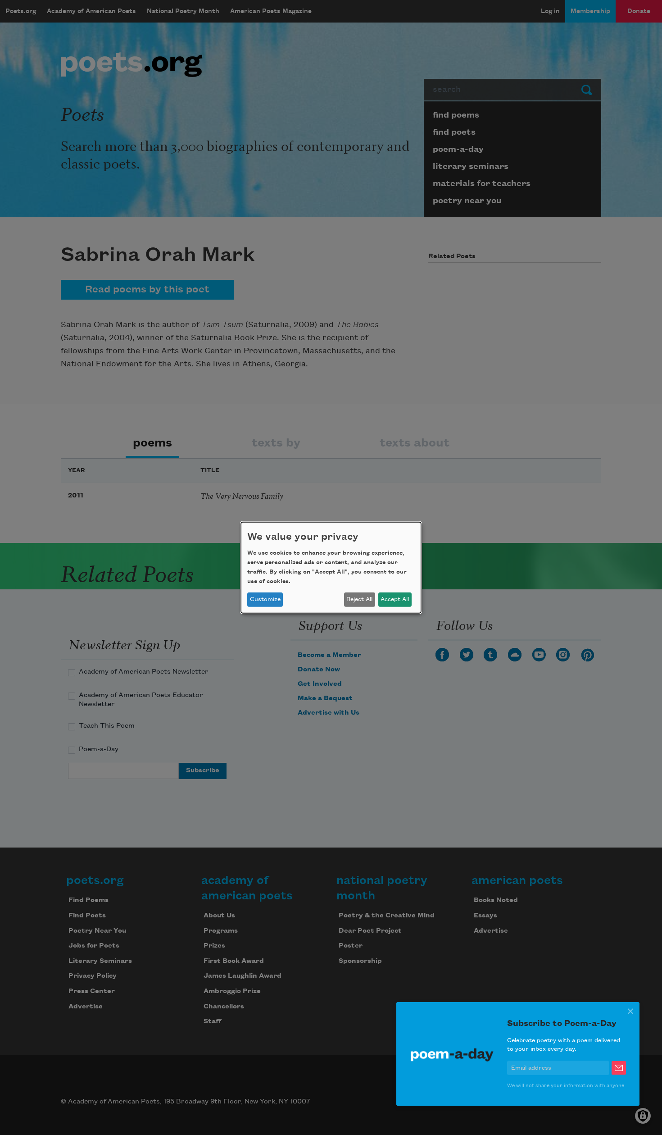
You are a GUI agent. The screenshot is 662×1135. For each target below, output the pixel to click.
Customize (265, 599)
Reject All (359, 599)
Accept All (395, 599)
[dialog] (331, 567)
